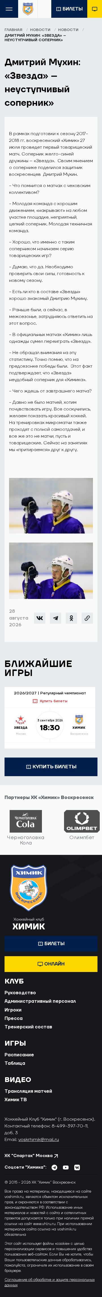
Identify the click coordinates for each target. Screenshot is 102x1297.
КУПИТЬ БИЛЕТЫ (54, 766)
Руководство (20, 993)
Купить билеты (53, 701)
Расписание (19, 1055)
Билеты (73, 9)
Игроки (13, 1010)
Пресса (14, 1018)
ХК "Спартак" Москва (29, 1155)
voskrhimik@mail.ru (38, 1139)
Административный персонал (40, 1001)
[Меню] (9, 9)
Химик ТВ (16, 1100)
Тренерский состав (28, 1027)
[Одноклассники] (71, 618)
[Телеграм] (55, 618)
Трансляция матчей (28, 1091)
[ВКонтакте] (39, 618)
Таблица (15, 1063)
